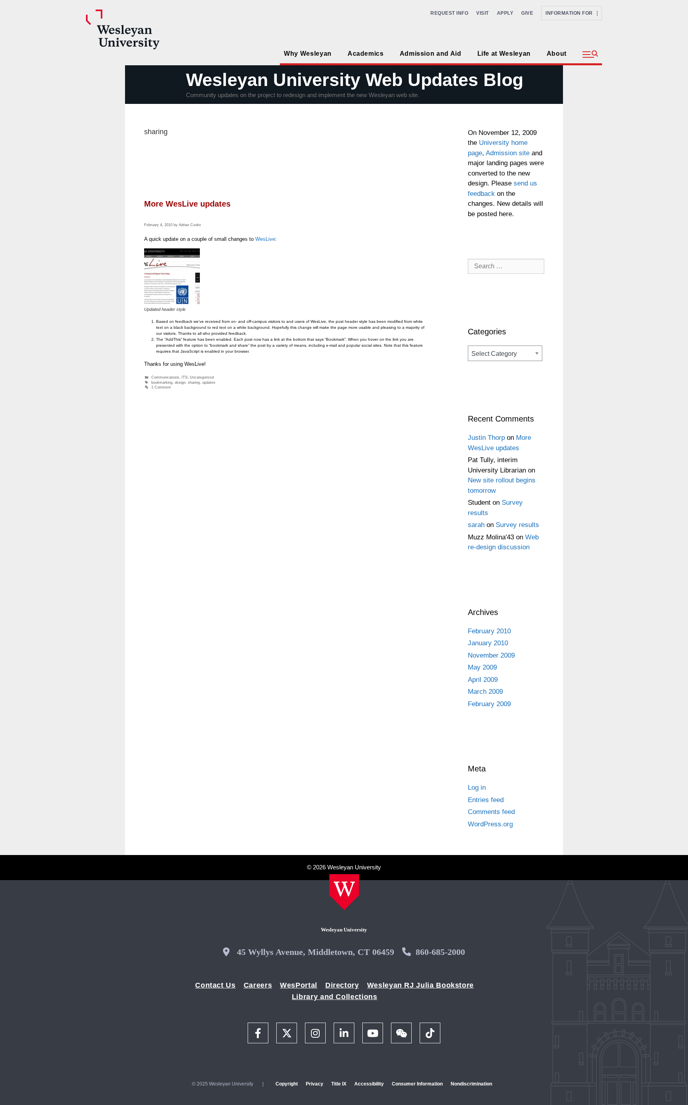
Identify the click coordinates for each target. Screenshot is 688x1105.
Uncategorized (202, 377)
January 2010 (488, 643)
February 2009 (489, 704)
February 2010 (489, 631)
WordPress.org (490, 824)
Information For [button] (571, 13)
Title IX (338, 1084)
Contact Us (215, 985)
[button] (590, 54)
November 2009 (491, 655)
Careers (258, 985)
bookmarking (161, 383)
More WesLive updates (187, 203)
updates (208, 383)
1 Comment (161, 387)
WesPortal (298, 985)
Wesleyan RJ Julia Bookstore (420, 985)
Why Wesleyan (308, 53)
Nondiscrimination (471, 1084)
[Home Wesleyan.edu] (344, 892)
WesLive (265, 239)
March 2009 (485, 691)
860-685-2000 (440, 952)
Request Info (449, 13)
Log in (477, 787)
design (180, 383)
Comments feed (491, 812)
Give (527, 13)
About (557, 53)
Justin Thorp (486, 437)
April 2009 (483, 679)
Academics (366, 53)
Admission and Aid (430, 53)
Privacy (314, 1084)
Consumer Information (417, 1084)
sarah (476, 525)
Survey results (517, 525)
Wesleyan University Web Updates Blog (354, 80)
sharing (194, 383)
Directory (342, 985)
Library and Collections (334, 997)
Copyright (287, 1084)
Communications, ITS (169, 377)
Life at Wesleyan (504, 53)
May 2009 (482, 667)
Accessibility (369, 1084)
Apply (505, 13)
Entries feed (486, 800)
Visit (482, 13)
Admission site (508, 153)
